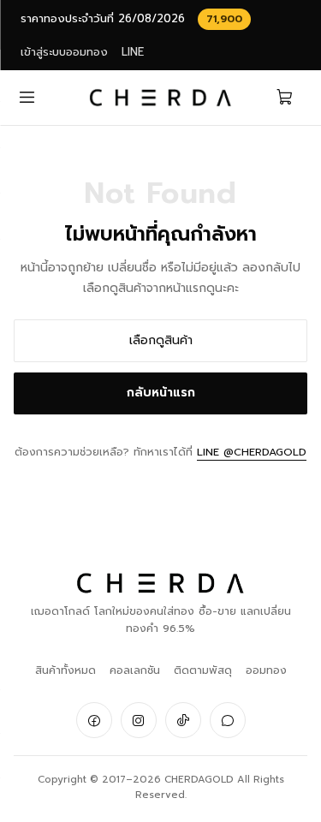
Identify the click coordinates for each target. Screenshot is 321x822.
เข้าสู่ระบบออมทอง (64, 52)
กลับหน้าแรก (161, 393)
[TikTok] (183, 720)
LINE (133, 52)
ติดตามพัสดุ (203, 670)
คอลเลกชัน (135, 670)
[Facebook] (94, 720)
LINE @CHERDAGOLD (251, 452)
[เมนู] (27, 97)
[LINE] (228, 720)
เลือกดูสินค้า (161, 340)
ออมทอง (266, 670)
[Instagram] (139, 720)
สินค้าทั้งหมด (65, 670)
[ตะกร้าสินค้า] (285, 97)
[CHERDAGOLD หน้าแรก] (160, 97)
